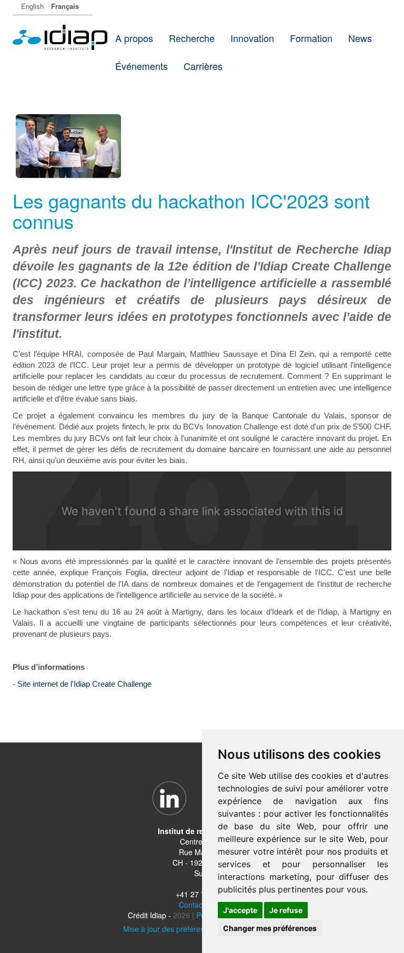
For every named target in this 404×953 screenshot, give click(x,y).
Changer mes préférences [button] (270, 928)
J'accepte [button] (240, 910)
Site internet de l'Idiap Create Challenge (84, 683)
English (32, 6)
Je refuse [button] (285, 910)
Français (65, 6)
